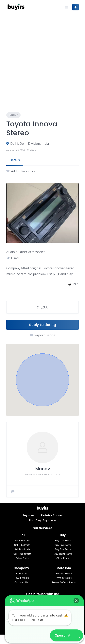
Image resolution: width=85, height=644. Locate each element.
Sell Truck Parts (22, 554)
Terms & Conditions (64, 582)
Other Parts (22, 558)
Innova (13, 114)
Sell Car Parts (22, 540)
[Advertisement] (42, 58)
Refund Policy (64, 573)
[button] (42, 380)
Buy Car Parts (63, 540)
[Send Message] (12, 491)
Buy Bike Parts (63, 545)
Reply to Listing (42, 324)
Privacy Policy (64, 578)
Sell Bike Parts (22, 545)
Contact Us (21, 582)
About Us (21, 573)
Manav (42, 469)
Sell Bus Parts (22, 549)
